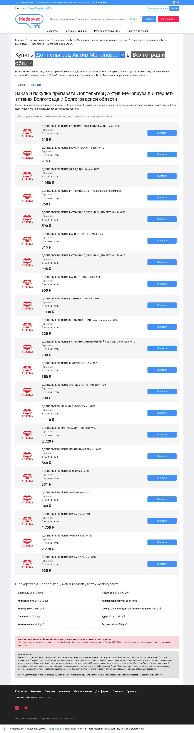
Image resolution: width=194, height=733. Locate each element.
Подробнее (101, 2)
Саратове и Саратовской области (146, 675)
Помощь (118, 691)
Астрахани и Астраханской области (73, 675)
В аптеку (162, 132)
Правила (131, 691)
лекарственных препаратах (62, 729)
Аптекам (50, 691)
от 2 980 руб (31, 608)
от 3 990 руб (115, 592)
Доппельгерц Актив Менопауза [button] (77, 54)
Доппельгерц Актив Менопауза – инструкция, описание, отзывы (90, 40)
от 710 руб (114, 624)
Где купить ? (168, 19)
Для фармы (102, 691)
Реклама (36, 691)
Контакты (21, 691)
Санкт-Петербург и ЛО (39, 8)
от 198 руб (113, 616)
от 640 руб (31, 624)
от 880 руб (131, 608)
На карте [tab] (36, 84)
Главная (19, 40)
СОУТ (49, 697)
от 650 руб (29, 616)
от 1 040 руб (33, 600)
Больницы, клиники (76, 31)
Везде (133, 19)
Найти (149, 19)
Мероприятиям (83, 691)
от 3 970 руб (30, 592)
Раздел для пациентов (107, 31)
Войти (174, 8)
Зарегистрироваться (157, 8)
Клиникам (64, 691)
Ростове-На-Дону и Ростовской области (110, 675)
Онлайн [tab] (22, 84)
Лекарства (51, 31)
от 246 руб (119, 600)
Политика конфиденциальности (30, 697)
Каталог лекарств (39, 40)
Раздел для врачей (138, 31)
